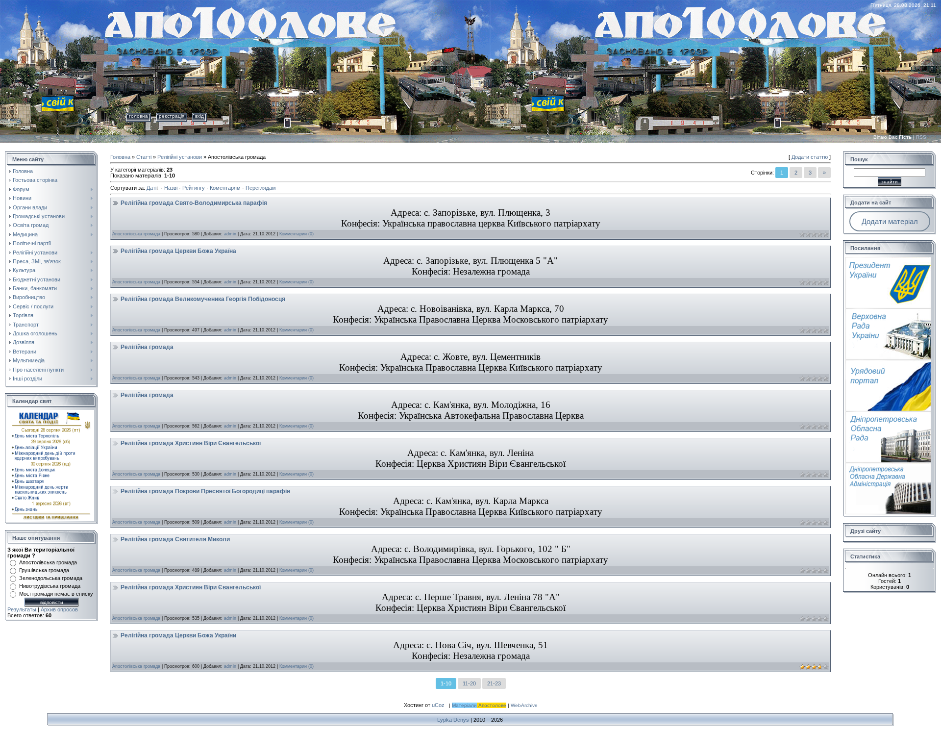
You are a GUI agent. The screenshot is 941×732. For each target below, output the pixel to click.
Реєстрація (171, 116)
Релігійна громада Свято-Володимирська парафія (194, 203)
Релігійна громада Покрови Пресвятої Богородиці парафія (205, 491)
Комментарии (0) (296, 233)
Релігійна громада (147, 347)
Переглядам (261, 188)
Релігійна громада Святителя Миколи (175, 539)
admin (230, 233)
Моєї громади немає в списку (56, 594)
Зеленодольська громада (50, 578)
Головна (138, 116)
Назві (170, 188)
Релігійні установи (179, 157)
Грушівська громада (44, 570)
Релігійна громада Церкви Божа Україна (178, 251)
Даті (151, 188)
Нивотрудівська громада (49, 586)
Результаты (21, 609)
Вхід (199, 116)
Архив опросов (59, 609)
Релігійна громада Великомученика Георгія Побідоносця (203, 299)
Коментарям (225, 188)
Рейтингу (193, 188)
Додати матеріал (890, 221)
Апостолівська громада (48, 562)
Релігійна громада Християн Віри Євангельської (191, 443)
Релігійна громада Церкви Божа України (178, 635)
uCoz (438, 705)
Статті (143, 157)
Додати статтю (810, 157)
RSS (921, 137)
